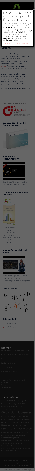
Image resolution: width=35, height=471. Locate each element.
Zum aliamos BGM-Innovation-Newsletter (16, 44)
